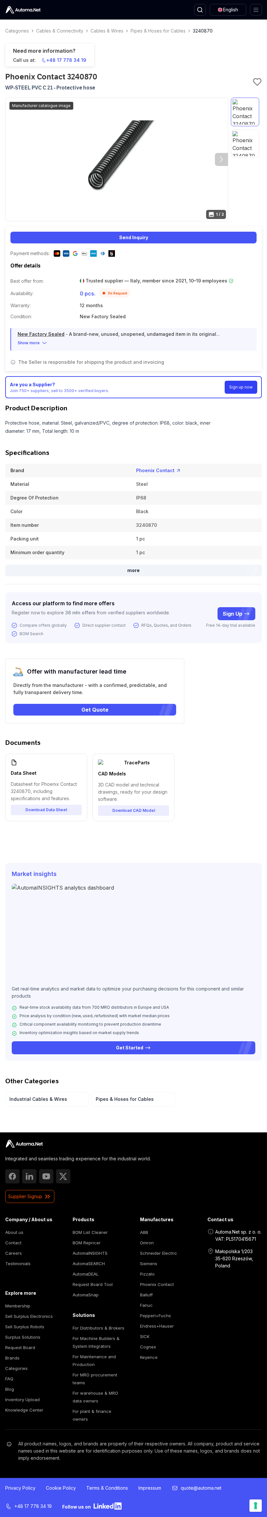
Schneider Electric (158, 1253)
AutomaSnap (86, 1294)
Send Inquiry (133, 237)
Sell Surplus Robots (24, 1326)
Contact (13, 1242)
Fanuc (146, 1305)
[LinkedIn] (29, 1176)
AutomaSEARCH (89, 1263)
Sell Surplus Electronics (29, 1316)
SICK (144, 1336)
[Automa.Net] (23, 9)
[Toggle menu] (256, 10)
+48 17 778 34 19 (66, 60)
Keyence (149, 1357)
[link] (24, 1144)
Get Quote (94, 709)
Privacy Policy (20, 1488)
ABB (144, 1232)
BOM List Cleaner (90, 1232)
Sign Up (232, 613)
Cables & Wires (107, 31)
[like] (257, 82)
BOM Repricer (87, 1242)
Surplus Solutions (22, 1337)
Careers (13, 1253)
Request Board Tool (93, 1284)
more (133, 570)
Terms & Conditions (107, 1488)
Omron (147, 1242)
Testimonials (18, 1263)
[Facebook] (12, 1176)
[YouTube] (46, 1176)
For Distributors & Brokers (98, 1328)
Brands (12, 1357)
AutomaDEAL (86, 1274)
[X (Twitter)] (63, 1176)
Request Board (20, 1347)
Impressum (149, 1488)
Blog (9, 1389)
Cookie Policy (61, 1488)
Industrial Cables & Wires (38, 1099)
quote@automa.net (201, 1488)
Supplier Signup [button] (25, 1196)
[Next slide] (221, 159)
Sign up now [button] (241, 387)
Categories (17, 31)
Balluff (146, 1294)
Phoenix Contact (155, 470)
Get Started (129, 1047)
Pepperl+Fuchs (155, 1315)
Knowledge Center (24, 1410)
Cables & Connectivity (59, 31)
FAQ (9, 1378)
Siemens (148, 1263)
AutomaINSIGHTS (90, 1253)
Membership (17, 1305)
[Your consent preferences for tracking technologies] (255, 1505)
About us (14, 1232)
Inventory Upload (22, 1399)
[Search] (200, 10)
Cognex (148, 1346)
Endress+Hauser (157, 1326)
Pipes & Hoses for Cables (158, 31)
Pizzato (147, 1274)
